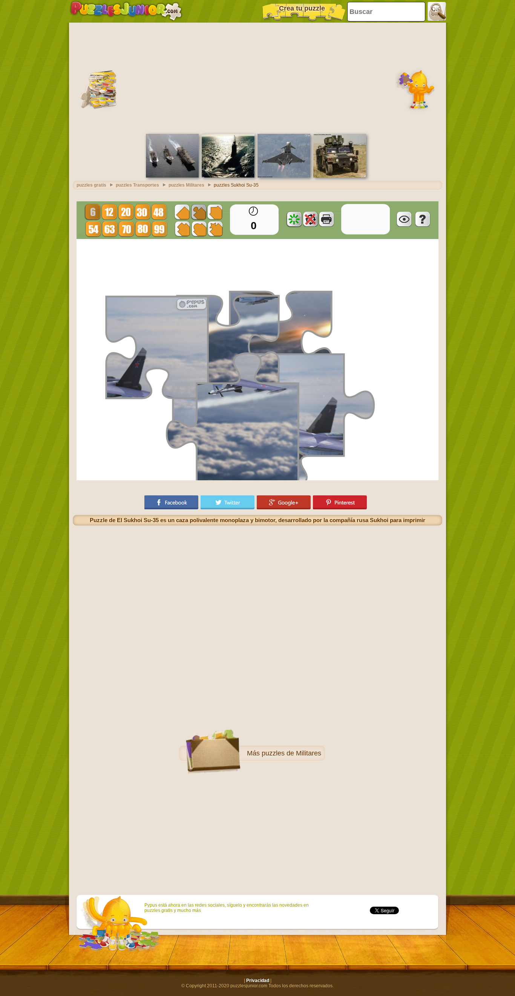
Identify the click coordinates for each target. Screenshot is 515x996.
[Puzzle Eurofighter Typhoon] (284, 176)
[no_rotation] (310, 219)
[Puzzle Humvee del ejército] (339, 176)
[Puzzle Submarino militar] (228, 176)
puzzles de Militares (291, 753)
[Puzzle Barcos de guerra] (172, 176)
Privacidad (257, 980)
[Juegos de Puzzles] (126, 11)
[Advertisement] (257, 77)
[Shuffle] (294, 219)
